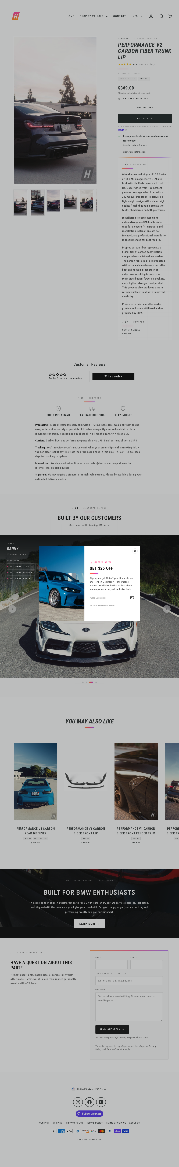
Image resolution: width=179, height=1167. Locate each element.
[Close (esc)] (135, 551)
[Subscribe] (132, 597)
